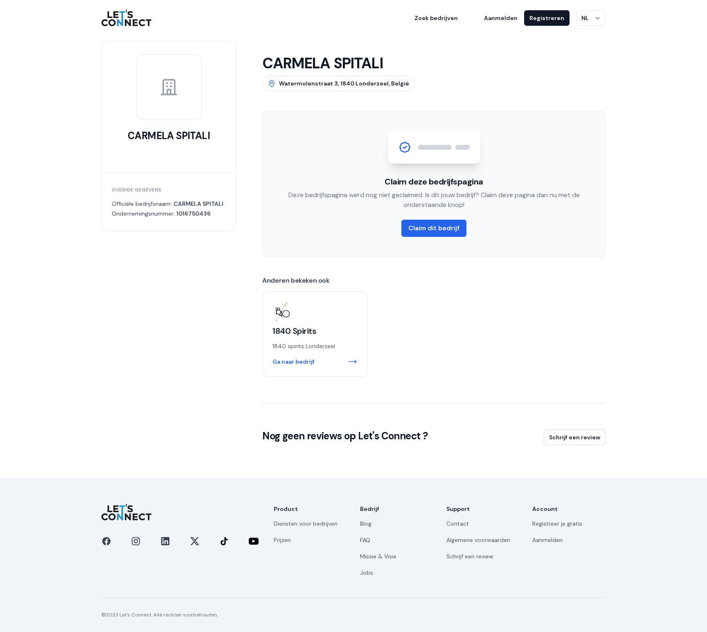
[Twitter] (195, 541)
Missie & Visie (378, 556)
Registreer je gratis (557, 523)
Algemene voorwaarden (478, 540)
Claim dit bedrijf (433, 228)
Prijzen (282, 540)
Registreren (546, 18)
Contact (457, 523)
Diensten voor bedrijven (306, 523)
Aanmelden (501, 18)
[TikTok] (224, 541)
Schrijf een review (574, 437)
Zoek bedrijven (436, 18)
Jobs (366, 572)
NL (585, 18)
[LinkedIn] (165, 541)
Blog (366, 523)
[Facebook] (106, 541)
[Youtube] (254, 541)
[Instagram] (136, 541)
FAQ (365, 540)
